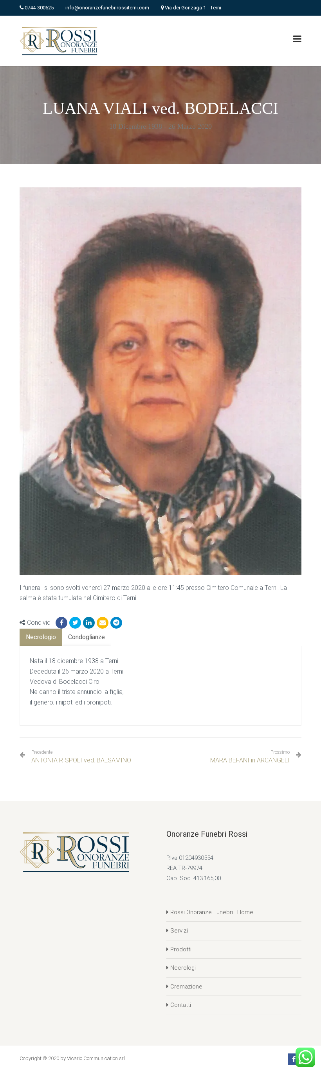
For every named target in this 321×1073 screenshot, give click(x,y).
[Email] (102, 623)
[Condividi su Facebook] (61, 623)
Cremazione (186, 986)
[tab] (41, 637)
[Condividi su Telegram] (116, 623)
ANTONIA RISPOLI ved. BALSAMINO (81, 756)
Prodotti (180, 949)
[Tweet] (75, 623)
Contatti (180, 1004)
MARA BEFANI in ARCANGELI (250, 760)
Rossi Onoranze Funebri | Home (211, 912)
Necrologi (183, 967)
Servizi (179, 930)
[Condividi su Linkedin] (89, 623)
